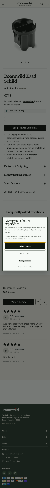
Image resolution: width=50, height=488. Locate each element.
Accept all (25, 246)
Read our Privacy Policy (25, 267)
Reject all (25, 253)
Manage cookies (25, 261)
